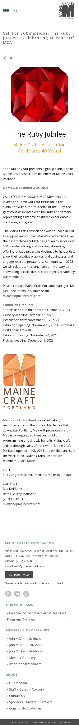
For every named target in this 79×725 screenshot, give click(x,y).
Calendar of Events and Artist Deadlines (37, 613)
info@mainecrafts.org (29, 566)
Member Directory (22, 658)
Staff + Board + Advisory (26, 689)
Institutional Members (25, 664)
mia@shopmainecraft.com (21, 296)
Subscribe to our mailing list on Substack (34, 583)
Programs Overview (21, 619)
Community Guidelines (25, 708)
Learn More (26, 461)
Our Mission (18, 683)
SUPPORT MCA (19, 575)
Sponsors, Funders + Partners (30, 702)
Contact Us (17, 696)
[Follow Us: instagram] (26, 594)
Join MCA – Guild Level (25, 645)
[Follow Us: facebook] (8, 594)
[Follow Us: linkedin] (17, 594)
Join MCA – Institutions (25, 651)
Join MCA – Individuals (25, 638)
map (66, 475)
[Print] (13, 57)
